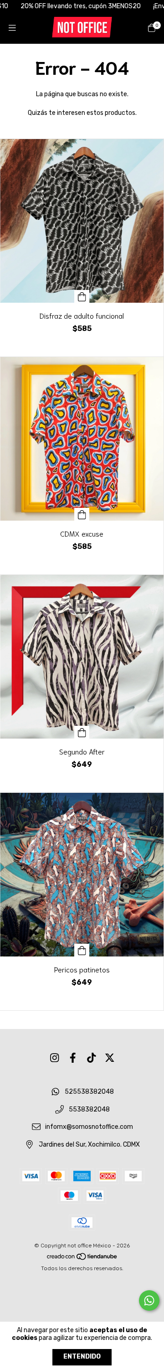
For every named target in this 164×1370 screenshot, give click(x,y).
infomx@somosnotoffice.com (89, 1127)
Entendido (82, 1356)
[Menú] (12, 28)
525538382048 (89, 1092)
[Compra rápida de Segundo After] (82, 732)
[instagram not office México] (54, 1058)
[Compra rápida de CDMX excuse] (82, 514)
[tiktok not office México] (91, 1058)
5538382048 (89, 1109)
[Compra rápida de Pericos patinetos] (82, 950)
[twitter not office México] (109, 1058)
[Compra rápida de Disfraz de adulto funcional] (82, 296)
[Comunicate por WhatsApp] (149, 1300)
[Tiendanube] (82, 1258)
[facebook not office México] (73, 1058)
